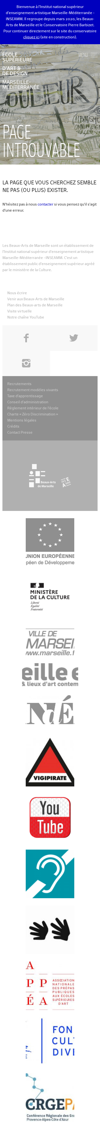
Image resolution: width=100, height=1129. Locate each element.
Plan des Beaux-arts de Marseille (35, 305)
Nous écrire (17, 293)
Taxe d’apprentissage (25, 396)
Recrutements (19, 384)
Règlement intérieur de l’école (32, 408)
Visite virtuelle (19, 311)
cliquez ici (31, 37)
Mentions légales (21, 420)
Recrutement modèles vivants (32, 390)
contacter (45, 204)
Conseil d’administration (27, 402)
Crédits (13, 426)
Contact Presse (20, 432)
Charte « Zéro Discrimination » (32, 414)
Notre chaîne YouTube (25, 317)
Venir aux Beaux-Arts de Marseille (35, 299)
